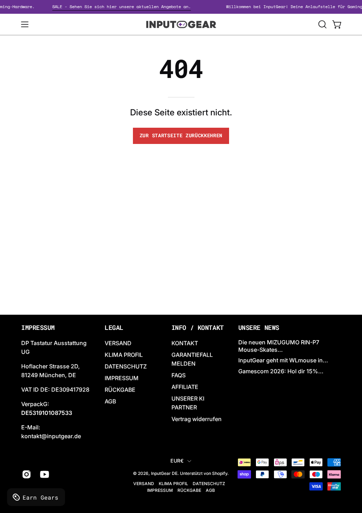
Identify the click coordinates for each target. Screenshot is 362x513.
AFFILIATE (184, 386)
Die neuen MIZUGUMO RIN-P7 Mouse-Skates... (278, 346)
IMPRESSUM (122, 377)
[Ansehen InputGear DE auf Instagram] (25, 474)
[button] (322, 24)
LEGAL (114, 328)
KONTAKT (184, 342)
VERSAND (118, 342)
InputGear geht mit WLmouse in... (283, 360)
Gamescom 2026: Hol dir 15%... (280, 371)
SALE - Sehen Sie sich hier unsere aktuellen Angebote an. (125, 7)
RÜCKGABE (120, 389)
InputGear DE (164, 473)
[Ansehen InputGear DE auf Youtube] (43, 474)
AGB (110, 401)
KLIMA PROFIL (124, 354)
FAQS (178, 375)
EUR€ (176, 461)
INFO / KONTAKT (197, 328)
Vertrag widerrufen (196, 418)
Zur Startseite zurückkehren (181, 135)
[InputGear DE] (181, 24)
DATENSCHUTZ (126, 366)
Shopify (219, 473)
